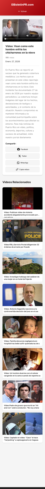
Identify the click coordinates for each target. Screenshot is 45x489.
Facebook (24, 149)
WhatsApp (24, 163)
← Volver (22, 11)
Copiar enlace (24, 169)
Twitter (24, 156)
